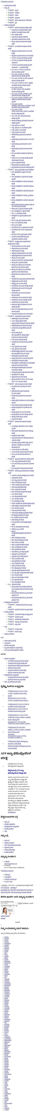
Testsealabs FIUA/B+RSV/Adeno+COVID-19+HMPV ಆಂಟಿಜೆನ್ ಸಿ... (17, 735)
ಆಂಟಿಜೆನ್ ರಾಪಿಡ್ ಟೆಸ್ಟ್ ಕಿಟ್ (18, 890)
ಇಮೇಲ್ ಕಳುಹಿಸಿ (5, 916)
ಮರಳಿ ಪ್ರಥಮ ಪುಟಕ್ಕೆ (10, 640)
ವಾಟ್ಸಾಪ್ (3, 918)
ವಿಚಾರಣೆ (10, 812)
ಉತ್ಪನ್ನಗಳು (7, 643)
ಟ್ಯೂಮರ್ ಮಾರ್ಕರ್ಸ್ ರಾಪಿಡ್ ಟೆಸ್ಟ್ (13, 647)
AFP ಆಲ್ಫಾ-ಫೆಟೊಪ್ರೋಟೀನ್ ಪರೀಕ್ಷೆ (13, 650)
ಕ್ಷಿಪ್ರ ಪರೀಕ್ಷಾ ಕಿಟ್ (5, 890)
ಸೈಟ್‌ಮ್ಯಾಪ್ (13, 887)
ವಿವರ (14, 812)
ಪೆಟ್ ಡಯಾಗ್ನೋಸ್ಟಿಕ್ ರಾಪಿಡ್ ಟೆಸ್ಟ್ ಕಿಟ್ (21, 892)
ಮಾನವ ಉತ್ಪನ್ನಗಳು (9, 645)
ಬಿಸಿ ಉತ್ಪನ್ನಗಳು (5, 887)
